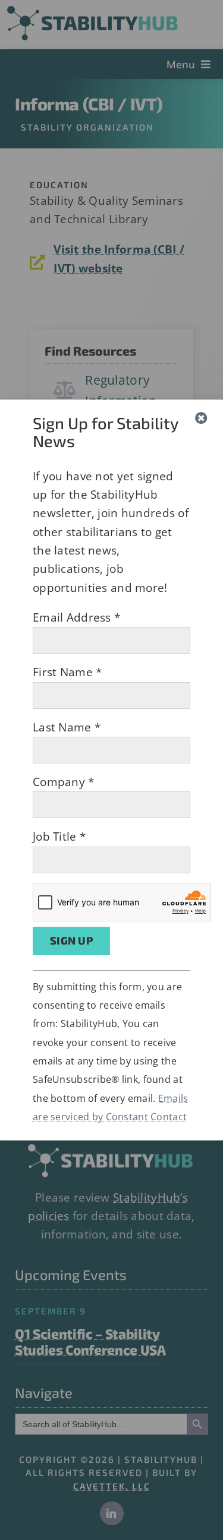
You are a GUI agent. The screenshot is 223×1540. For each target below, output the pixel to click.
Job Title (59, 836)
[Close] (201, 418)
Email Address (76, 617)
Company (64, 782)
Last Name (66, 727)
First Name (67, 672)
